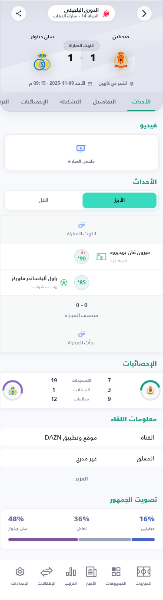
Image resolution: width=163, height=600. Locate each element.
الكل (43, 200)
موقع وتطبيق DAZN (71, 437)
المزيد (81, 479)
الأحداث (141, 102)
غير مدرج (87, 458)
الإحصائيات (34, 102)
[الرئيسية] (144, 13)
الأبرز (119, 200)
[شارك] (19, 13)
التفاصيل (104, 102)
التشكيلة (70, 102)
